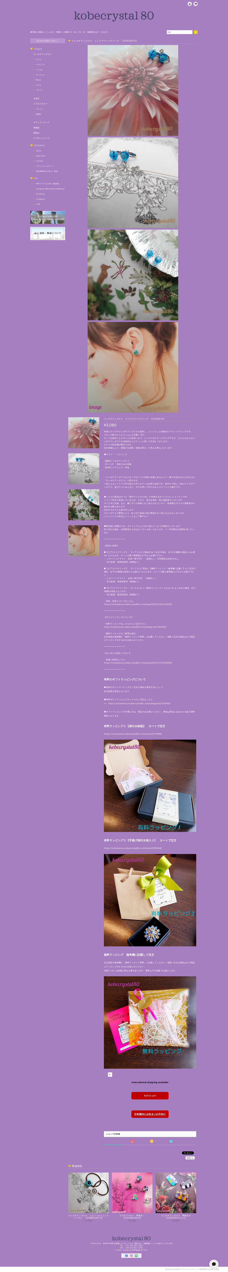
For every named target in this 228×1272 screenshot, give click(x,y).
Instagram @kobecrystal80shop (50, 189)
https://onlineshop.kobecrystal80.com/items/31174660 (133, 734)
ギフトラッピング (41, 122)
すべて (114, 1141)
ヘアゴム (39, 70)
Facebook (40, 194)
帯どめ (38, 80)
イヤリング (40, 64)
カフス (38, 85)
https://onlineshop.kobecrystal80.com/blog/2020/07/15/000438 (138, 663)
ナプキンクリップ (41, 138)
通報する (190, 1158)
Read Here (40, 156)
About (38, 151)
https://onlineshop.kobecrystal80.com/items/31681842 (133, 848)
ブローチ (39, 90)
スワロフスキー (40, 103)
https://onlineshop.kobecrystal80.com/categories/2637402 (135, 627)
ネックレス (40, 75)
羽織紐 (36, 127)
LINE (38, 204)
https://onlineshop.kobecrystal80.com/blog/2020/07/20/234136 (140, 604)
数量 (105, 1074)
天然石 (36, 98)
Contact (39, 161)
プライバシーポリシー (45, 166)
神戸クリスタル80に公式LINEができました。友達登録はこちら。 (59, 32)
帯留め (38, 114)
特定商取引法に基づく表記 (47, 171)
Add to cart (150, 1095)
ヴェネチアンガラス (42, 54)
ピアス (38, 59)
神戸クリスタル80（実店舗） (48, 184)
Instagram (40, 199)
